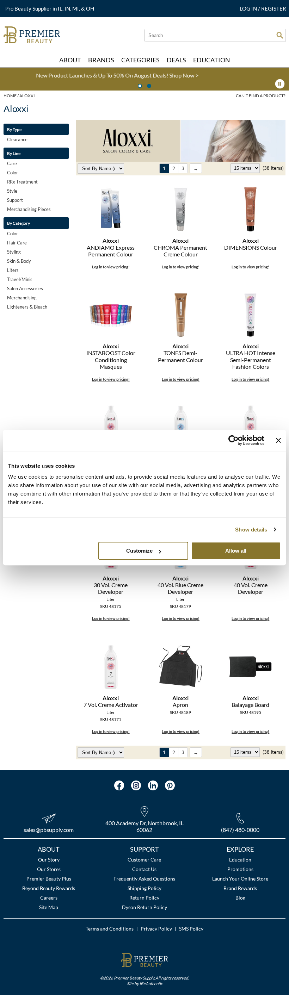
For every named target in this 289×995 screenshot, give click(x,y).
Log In (249, 8)
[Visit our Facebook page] (119, 785)
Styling (14, 252)
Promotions (240, 869)
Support (15, 200)
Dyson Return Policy (144, 907)
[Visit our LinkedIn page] (153, 785)
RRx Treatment (22, 182)
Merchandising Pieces (29, 209)
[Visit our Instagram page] (136, 785)
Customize (139, 551)
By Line (13, 153)
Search (279, 35)
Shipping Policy (144, 888)
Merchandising (22, 297)
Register (273, 8)
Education (240, 860)
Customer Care (144, 860)
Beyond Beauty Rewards (48, 888)
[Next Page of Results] (196, 168)
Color (12, 172)
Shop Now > (63, 75)
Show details (251, 530)
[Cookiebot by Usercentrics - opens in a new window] (233, 440)
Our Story (49, 860)
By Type (14, 129)
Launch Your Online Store (240, 879)
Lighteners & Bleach (27, 307)
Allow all (235, 551)
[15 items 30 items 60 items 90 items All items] (245, 168)
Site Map (48, 907)
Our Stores (49, 869)
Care (12, 163)
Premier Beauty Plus (48, 879)
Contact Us (144, 869)
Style (12, 191)
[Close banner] (278, 440)
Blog (240, 898)
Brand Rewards (240, 888)
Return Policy (144, 898)
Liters (13, 270)
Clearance (17, 139)
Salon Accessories (25, 288)
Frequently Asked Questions (144, 879)
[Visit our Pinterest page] (170, 785)
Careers (48, 898)
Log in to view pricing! (111, 267)
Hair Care (17, 242)
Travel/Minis (19, 279)
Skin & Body (19, 261)
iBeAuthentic (151, 983)
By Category (18, 223)
